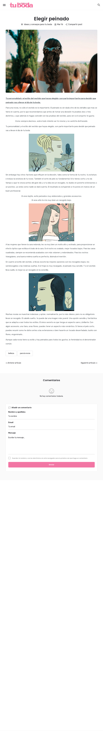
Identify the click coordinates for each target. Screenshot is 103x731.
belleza (11, 353)
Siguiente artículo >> (89, 363)
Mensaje (12, 433)
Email (10, 422)
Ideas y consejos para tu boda (38, 24)
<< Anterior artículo (13, 363)
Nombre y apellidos (16, 412)
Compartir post (75, 24)
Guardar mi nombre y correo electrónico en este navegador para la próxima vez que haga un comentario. (50, 458)
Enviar (51, 465)
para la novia (25, 353)
